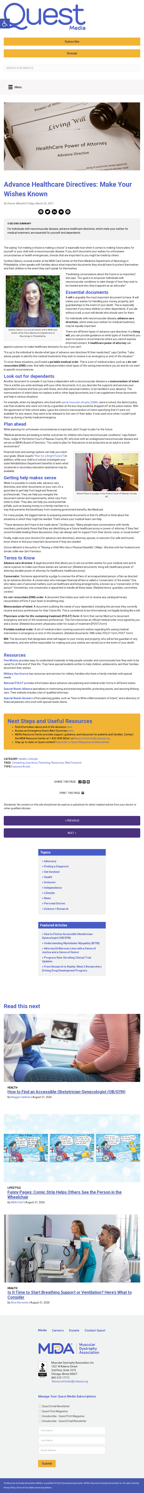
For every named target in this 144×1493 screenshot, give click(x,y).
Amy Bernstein (20, 1302)
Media (42, 1330)
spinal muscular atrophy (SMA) (80, 402)
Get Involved (51, 871)
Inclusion (50, 882)
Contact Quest (95, 1330)
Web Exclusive (73, 762)
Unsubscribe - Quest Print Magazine (63, 1416)
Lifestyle (33, 758)
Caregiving (18, 762)
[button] (5, 23)
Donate (74, 1330)
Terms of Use (22, 1488)
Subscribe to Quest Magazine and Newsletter (82, 742)
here (69, 726)
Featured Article (20, 766)
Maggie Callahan (21, 1097)
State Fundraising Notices (40, 1488)
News (47, 898)
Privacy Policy (10, 1488)
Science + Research (56, 908)
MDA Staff (17, 1202)
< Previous (72, 820)
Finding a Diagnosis (56, 866)
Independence (53, 887)
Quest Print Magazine (55, 1411)
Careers (58, 1330)
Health (22, 758)
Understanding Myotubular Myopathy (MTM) (72, 943)
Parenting (44, 762)
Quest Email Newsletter (56, 1406)
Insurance (31, 762)
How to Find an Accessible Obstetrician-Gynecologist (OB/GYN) (66, 1091)
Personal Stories (54, 903)
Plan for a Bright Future (48, 455)
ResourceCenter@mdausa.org (92, 738)
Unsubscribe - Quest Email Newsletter (64, 1421)
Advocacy (50, 861)
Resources (57, 762)
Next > (72, 832)
